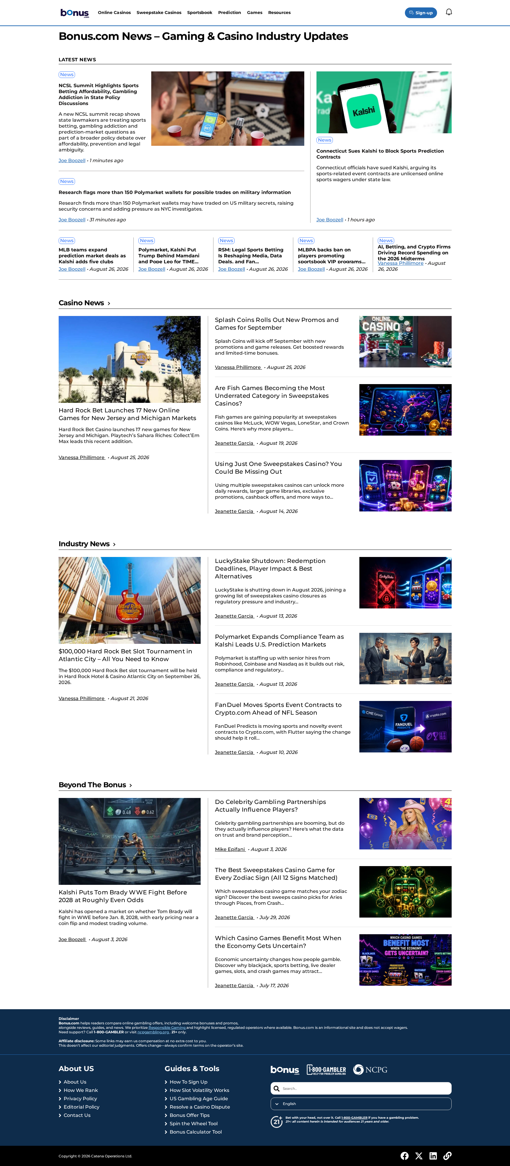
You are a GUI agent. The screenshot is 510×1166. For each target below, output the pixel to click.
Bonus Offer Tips (190, 1115)
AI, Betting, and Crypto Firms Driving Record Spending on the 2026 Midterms (414, 252)
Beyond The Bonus (92, 784)
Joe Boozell (72, 160)
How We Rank (81, 1090)
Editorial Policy (81, 1107)
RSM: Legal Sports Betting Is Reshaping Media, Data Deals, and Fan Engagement (250, 255)
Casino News (81, 302)
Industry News (84, 543)
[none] (361, 1104)
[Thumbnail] (130, 359)
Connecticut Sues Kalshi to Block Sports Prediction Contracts (380, 154)
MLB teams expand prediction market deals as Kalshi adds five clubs (92, 255)
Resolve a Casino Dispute (200, 1107)
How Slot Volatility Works (199, 1090)
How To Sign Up (189, 1082)
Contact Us (77, 1115)
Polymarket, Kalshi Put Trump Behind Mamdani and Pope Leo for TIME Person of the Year (168, 255)
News (67, 74)
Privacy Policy (80, 1098)
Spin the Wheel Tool (194, 1123)
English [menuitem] (289, 1104)
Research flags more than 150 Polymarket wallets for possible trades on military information (175, 192)
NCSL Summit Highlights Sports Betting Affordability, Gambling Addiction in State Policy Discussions (99, 94)
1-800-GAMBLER (354, 1118)
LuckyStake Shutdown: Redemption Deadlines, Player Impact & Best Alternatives (270, 568)
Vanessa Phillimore (401, 263)
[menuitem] (361, 1104)
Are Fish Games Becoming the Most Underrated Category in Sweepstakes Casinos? (272, 395)
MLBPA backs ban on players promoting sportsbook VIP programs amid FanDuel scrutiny (330, 255)
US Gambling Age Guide (199, 1098)
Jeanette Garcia (235, 443)
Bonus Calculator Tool (196, 1132)
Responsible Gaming (167, 1027)
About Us (75, 1082)
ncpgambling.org (154, 1032)
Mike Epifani (230, 849)
